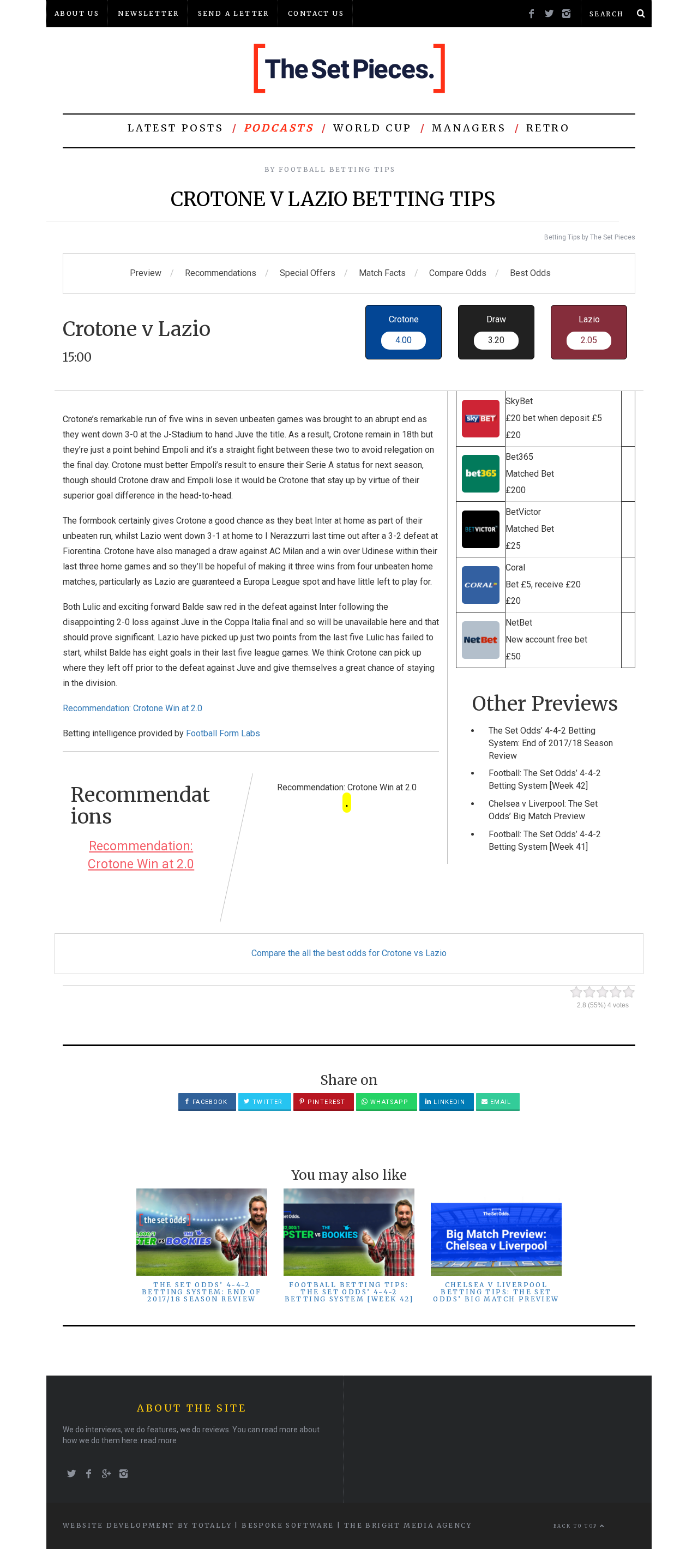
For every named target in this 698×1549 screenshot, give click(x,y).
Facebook (208, 1102)
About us (77, 13)
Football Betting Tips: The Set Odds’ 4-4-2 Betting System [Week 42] (349, 1292)
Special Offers (307, 273)
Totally (212, 1525)
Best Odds (530, 273)
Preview (145, 273)
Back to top (576, 1526)
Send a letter (233, 13)
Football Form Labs (223, 733)
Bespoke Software (288, 1525)
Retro (548, 128)
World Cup (372, 128)
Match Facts (382, 273)
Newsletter (148, 13)
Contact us (316, 13)
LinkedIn (448, 1102)
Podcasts (279, 128)
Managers (469, 128)
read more (159, 1440)
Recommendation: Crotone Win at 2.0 (132, 708)
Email (499, 1102)
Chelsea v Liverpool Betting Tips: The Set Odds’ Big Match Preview (496, 1292)
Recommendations (220, 273)
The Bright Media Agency (408, 1525)
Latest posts (176, 128)
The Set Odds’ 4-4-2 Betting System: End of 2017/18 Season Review (551, 743)
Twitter (266, 1102)
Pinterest (325, 1102)
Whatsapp (388, 1102)
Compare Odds (457, 273)
